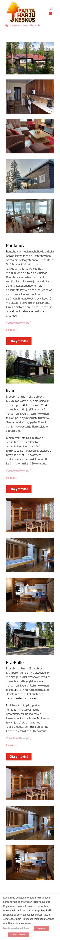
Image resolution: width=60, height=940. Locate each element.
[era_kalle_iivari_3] (30, 610)
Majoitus (16, 25)
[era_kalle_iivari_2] (30, 571)
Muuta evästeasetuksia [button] (16, 928)
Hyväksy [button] (41, 928)
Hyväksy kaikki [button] (18, 935)
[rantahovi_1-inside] (30, 112)
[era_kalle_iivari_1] (30, 531)
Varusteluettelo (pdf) (18, 322)
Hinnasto (11, 329)
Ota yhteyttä (19, 341)
